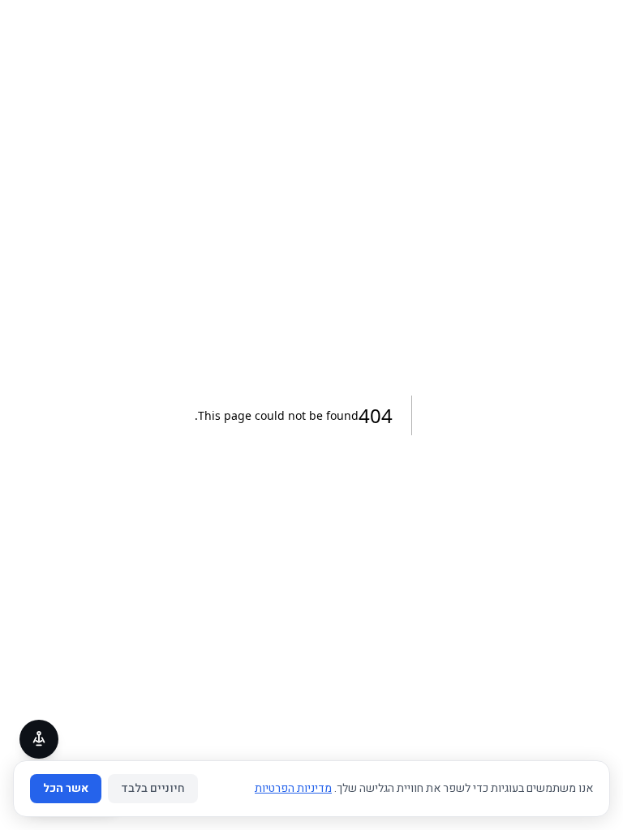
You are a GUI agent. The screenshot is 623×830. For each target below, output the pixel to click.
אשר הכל (65, 788)
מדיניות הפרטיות (293, 788)
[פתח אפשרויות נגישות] (38, 739)
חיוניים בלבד (153, 788)
